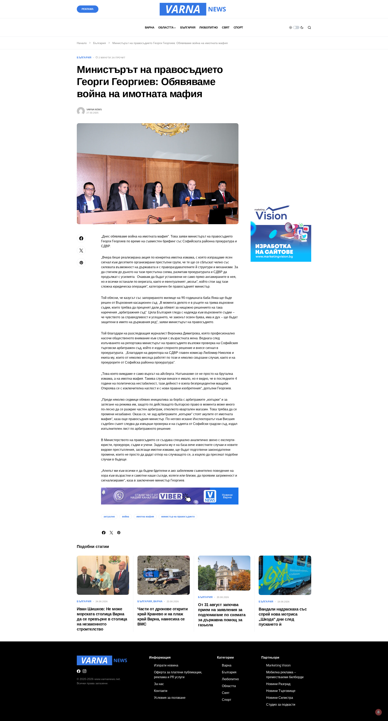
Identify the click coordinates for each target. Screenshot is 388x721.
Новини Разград (278, 684)
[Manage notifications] (378, 712)
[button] (296, 27)
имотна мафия (145, 516)
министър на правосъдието (178, 516)
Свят (225, 693)
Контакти (160, 691)
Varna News (94, 109)
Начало (82, 43)
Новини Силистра (279, 698)
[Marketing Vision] (281, 231)
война (125, 516)
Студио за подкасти (280, 704)
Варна (158, 601)
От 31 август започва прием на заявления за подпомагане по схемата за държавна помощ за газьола (221, 614)
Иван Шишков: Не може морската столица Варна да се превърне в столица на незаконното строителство (102, 619)
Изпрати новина (166, 665)
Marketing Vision (278, 665)
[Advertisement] (281, 130)
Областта (229, 686)
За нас (159, 684)
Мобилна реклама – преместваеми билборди (285, 674)
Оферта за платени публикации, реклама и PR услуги (178, 674)
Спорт (226, 700)
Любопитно (230, 679)
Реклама (88, 9)
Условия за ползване (170, 698)
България (99, 43)
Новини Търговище (280, 691)
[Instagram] (84, 671)
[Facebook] (78, 671)
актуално (109, 516)
